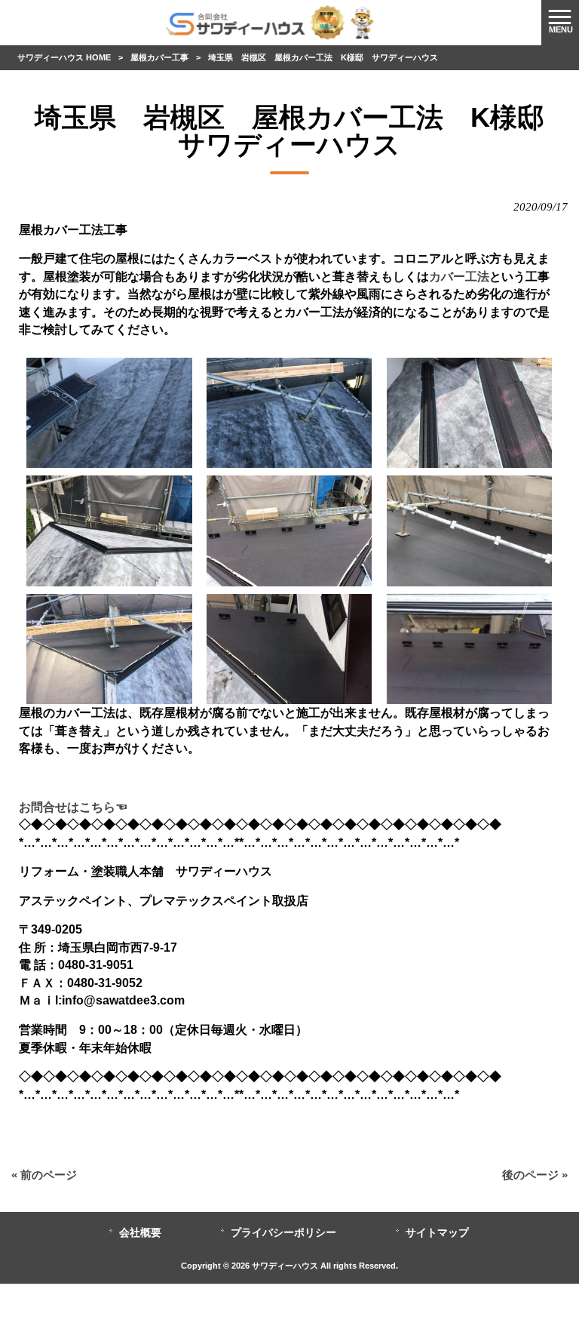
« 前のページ (44, 1175)
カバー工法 (459, 276)
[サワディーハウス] (270, 22)
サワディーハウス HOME (64, 57)
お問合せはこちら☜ (73, 807)
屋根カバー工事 (159, 57)
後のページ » (535, 1175)
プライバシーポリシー (283, 1232)
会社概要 (140, 1232)
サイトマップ (437, 1232)
